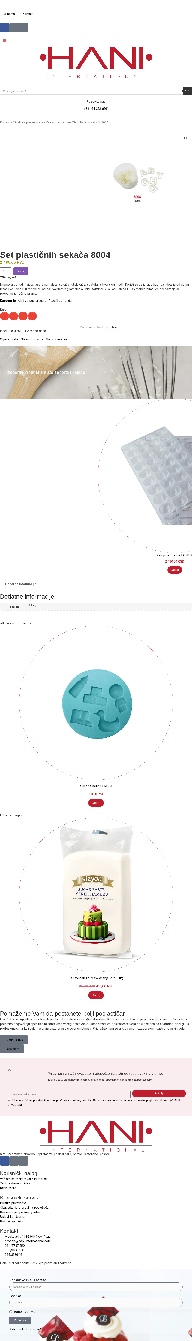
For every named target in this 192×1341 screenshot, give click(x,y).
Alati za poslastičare (28, 122)
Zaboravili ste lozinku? (25, 1329)
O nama (9, 14)
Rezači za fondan (58, 122)
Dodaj (20, 271)
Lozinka (15, 1296)
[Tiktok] (23, 27)
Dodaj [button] (175, 569)
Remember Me (23, 1312)
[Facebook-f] (4, 27)
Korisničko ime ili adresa (27, 1280)
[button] (185, 138)
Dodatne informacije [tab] (20, 584)
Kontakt (28, 14)
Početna (6, 122)
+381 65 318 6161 (96, 108)
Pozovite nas (96, 101)
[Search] (187, 91)
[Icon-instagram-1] (14, 27)
